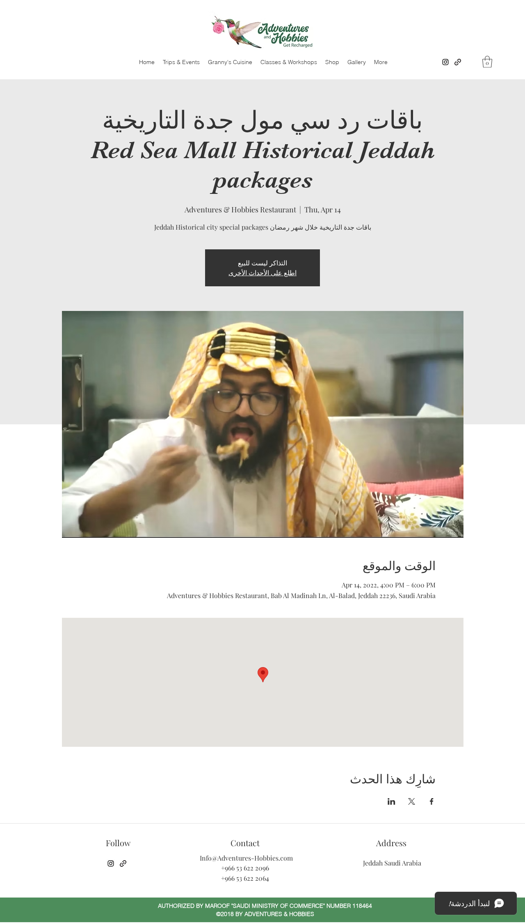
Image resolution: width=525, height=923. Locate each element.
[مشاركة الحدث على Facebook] (432, 801)
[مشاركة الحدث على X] (411, 801)
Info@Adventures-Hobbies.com (246, 858)
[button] (487, 62)
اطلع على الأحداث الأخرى (262, 272)
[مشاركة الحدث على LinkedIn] (391, 801)
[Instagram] (445, 62)
